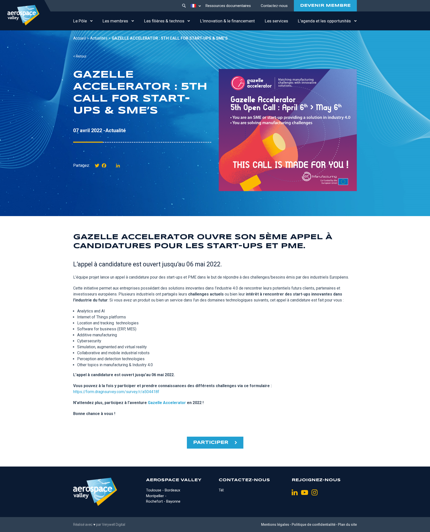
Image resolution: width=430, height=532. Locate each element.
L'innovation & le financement (227, 20)
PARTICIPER (210, 442)
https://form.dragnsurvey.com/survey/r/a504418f (116, 391)
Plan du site (347, 525)
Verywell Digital (113, 525)
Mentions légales (275, 525)
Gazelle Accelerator (167, 402)
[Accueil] (23, 15)
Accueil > (81, 38)
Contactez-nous (274, 5)
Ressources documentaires (228, 5)
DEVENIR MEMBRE (325, 5)
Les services (276, 20)
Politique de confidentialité (313, 525)
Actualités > (100, 38)
